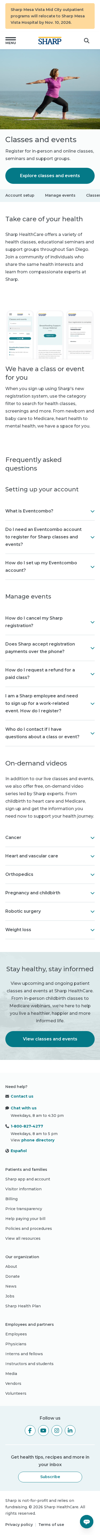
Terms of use (51, 1524)
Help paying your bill (25, 1218)
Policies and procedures (28, 1228)
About (11, 1266)
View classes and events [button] (50, 1039)
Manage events (60, 195)
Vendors (13, 1383)
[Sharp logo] (49, 40)
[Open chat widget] (86, 1521)
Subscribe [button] (50, 1476)
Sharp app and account (27, 1179)
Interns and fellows (24, 1353)
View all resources (23, 1238)
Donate (12, 1276)
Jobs (9, 1296)
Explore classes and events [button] (50, 175)
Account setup (19, 195)
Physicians (15, 1344)
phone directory (37, 1140)
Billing (11, 1198)
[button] (10, 40)
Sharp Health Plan (23, 1306)
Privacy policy (19, 1524)
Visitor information (23, 1189)
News (11, 1286)
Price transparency (23, 1208)
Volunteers (15, 1393)
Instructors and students (29, 1363)
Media (11, 1373)
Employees (16, 1334)
